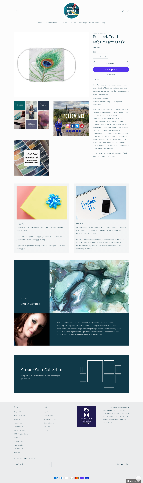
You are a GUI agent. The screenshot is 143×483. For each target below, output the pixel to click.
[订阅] (49, 464)
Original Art (18, 412)
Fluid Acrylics (18, 445)
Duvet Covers (18, 426)
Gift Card (47, 426)
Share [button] (97, 79)
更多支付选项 (111, 74)
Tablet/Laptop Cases (21, 434)
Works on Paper (19, 415)
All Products (18, 452)
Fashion (17, 437)
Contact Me (134, 481)
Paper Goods (18, 441)
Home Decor (18, 423)
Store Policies (48, 415)
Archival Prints (19, 419)
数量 (94, 52)
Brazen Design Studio (73, 482)
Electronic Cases (19, 430)
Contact (46, 430)
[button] (16, 10)
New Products (18, 449)
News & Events (49, 423)
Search (46, 412)
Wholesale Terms (50, 419)
